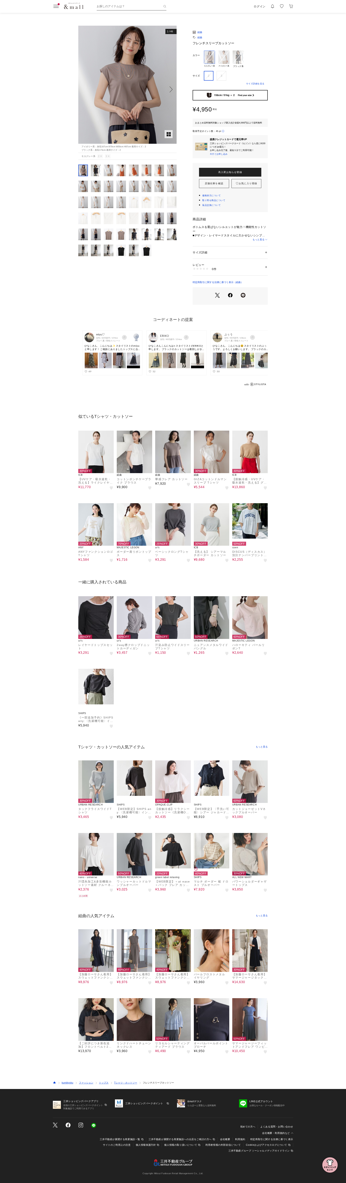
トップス (104, 1082)
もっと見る (258, 239)
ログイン (260, 6)
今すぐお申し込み (218, 154)
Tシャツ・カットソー (125, 1082)
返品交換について (211, 205)
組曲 (199, 32)
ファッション (86, 1082)
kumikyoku (67, 1082)
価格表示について (211, 195)
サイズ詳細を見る (255, 83)
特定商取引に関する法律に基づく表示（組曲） (218, 282)
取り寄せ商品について (213, 200)
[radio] (209, 59)
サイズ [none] (196, 75)
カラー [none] (196, 55)
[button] (127, 89)
